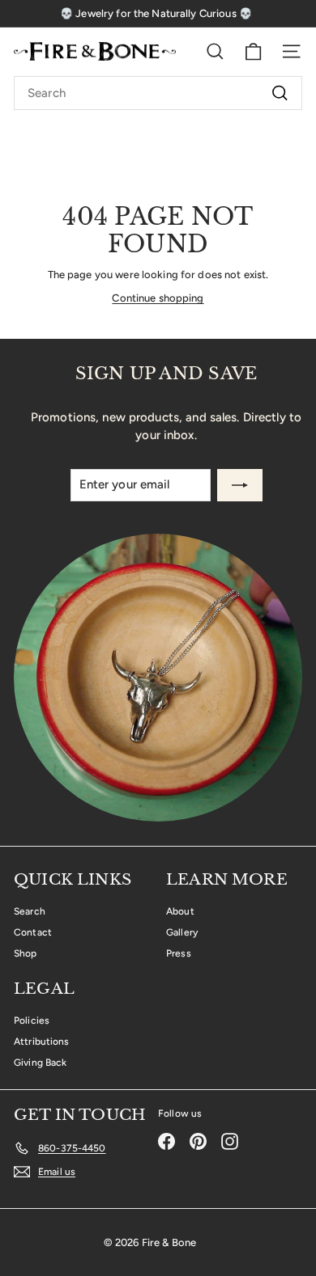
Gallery (182, 932)
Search (29, 911)
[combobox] (158, 93)
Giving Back (40, 1062)
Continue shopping (157, 298)
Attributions (42, 1041)
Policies (31, 1020)
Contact (33, 932)
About (180, 911)
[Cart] (253, 51)
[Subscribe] (240, 485)
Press (178, 953)
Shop (25, 953)
